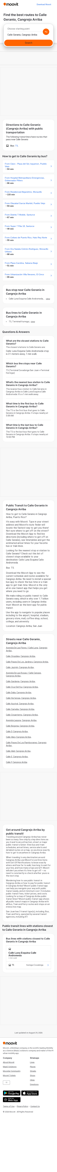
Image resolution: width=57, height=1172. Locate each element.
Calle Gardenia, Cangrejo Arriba (20, 681)
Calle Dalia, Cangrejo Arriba (18, 692)
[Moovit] (11, 4)
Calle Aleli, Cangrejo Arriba (18, 751)
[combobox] (28, 29)
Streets (33, 1071)
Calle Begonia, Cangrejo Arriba (20, 726)
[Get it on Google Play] (11, 1093)
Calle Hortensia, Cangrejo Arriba (21, 698)
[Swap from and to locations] (46, 32)
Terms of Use (8, 1106)
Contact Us (35, 1106)
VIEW (48, 299)
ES (6, 1082)
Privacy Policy (22, 1106)
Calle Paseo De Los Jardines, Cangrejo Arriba (27, 662)
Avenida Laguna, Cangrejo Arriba (21, 720)
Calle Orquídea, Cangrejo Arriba (20, 656)
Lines (32, 1062)
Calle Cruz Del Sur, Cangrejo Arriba (22, 687)
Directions (34, 1084)
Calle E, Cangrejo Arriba (17, 756)
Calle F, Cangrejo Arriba (16, 762)
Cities (32, 1080)
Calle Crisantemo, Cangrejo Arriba (22, 715)
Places (33, 1067)
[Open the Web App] (11, 1099)
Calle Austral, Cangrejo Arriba (19, 703)
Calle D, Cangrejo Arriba (17, 731)
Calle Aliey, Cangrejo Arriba (18, 737)
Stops (32, 1075)
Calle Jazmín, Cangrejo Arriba (20, 667)
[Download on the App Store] (29, 1093)
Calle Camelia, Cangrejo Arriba (20, 709)
